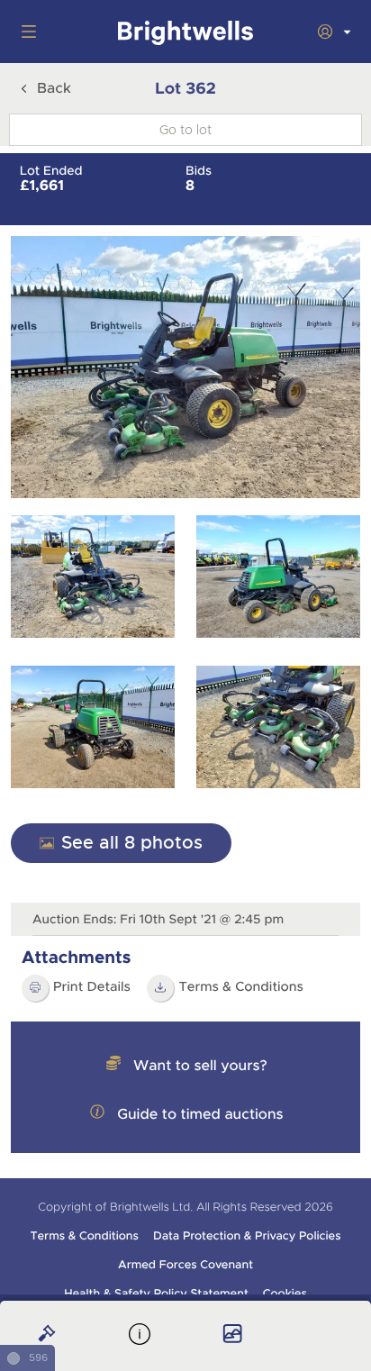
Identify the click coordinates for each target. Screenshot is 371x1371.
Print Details (92, 987)
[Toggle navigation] (25, 31)
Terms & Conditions (84, 1236)
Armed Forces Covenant (185, 1265)
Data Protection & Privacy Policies (247, 1236)
